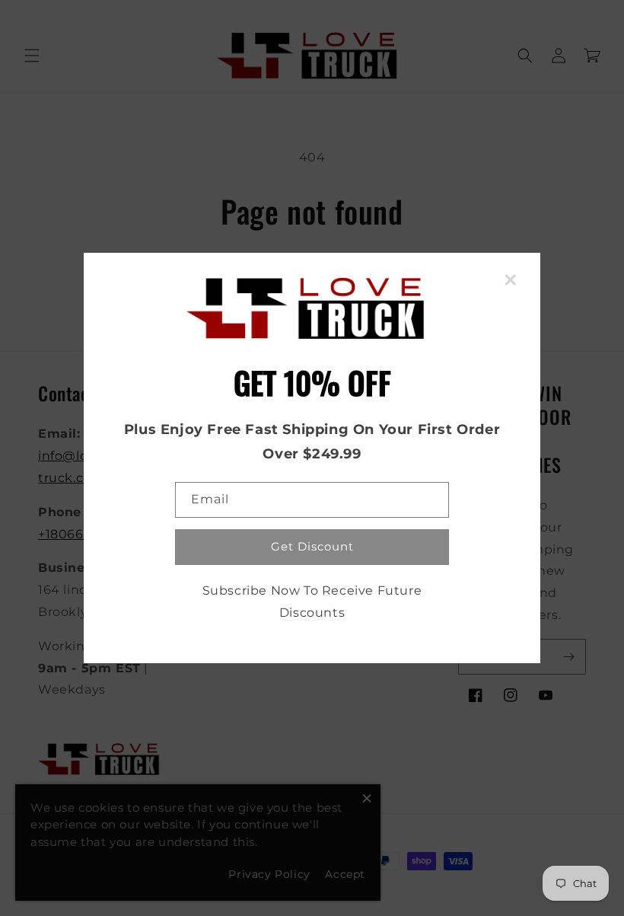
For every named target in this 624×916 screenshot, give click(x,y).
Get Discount (312, 546)
